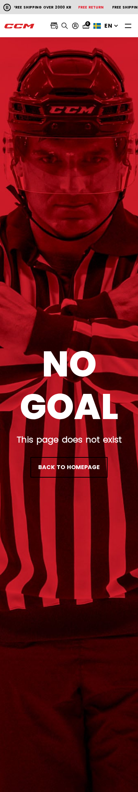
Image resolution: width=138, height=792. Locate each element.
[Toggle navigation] (128, 25)
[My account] (75, 26)
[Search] (64, 26)
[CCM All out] (19, 26)
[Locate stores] (54, 26)
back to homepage (69, 467)
